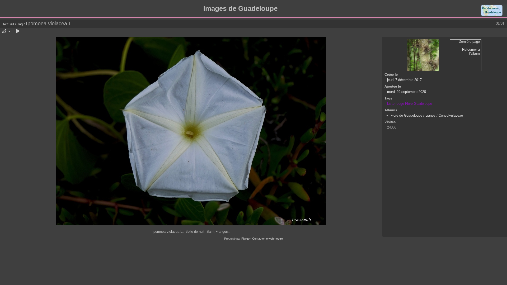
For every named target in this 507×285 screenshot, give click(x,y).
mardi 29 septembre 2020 (406, 92)
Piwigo (245, 238)
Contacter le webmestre (267, 238)
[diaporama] (17, 31)
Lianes (430, 115)
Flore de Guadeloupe (406, 115)
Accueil (8, 24)
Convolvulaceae (451, 115)
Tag (20, 24)
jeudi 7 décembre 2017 (404, 80)
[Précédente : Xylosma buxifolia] (423, 55)
